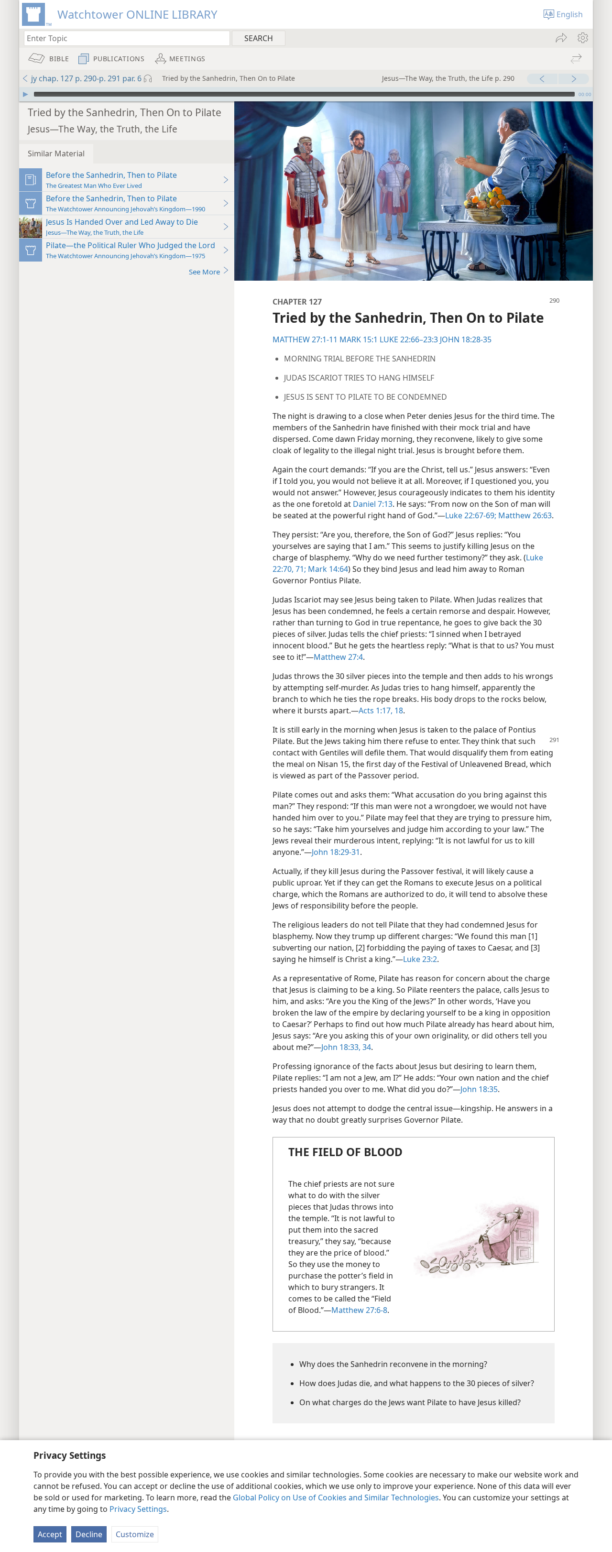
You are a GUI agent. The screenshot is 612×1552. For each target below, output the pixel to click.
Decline (89, 1534)
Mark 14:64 (327, 569)
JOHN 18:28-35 (466, 339)
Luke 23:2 (420, 959)
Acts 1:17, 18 (381, 710)
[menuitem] (582, 37)
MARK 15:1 (358, 339)
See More (204, 271)
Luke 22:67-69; (470, 515)
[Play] (25, 94)
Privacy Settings (138, 1509)
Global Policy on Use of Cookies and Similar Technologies (336, 1497)
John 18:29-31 (336, 852)
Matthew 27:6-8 (359, 1310)
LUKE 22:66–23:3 (409, 339)
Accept (50, 1534)
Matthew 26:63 (524, 515)
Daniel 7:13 (373, 504)
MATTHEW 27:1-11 (305, 339)
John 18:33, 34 (346, 1047)
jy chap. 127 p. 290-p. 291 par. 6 (86, 78)
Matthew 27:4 (338, 657)
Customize (135, 1534)
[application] (306, 94)
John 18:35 (479, 1089)
